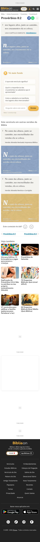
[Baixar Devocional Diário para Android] (11, 512)
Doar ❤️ (12, 453)
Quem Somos (30, 493)
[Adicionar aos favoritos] (37, 18)
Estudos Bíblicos (10, 468)
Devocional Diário (29, 476)
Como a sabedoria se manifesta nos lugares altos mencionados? (17, 99)
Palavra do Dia (10, 476)
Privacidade (10, 493)
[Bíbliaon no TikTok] (16, 522)
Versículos (10, 464)
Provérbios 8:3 (30, 234)
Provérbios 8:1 (9, 234)
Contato (29, 489)
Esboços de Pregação (29, 468)
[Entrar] (30, 9)
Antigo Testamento (10, 481)
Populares (10, 485)
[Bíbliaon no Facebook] (31, 522)
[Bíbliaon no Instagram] (24, 522)
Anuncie (20, 497)
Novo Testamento (29, 481)
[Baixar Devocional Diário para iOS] (30, 512)
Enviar (33, 108)
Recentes (29, 485)
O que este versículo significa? (16, 81)
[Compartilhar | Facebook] (29, 18)
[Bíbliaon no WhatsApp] (8, 522)
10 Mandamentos (29, 464)
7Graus (15, 530)
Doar (24, 9)
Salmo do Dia (29, 472)
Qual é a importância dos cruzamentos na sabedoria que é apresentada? (17, 90)
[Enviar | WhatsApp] (32, 18)
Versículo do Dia (10, 472)
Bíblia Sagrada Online (9, 10)
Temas (10, 489)
